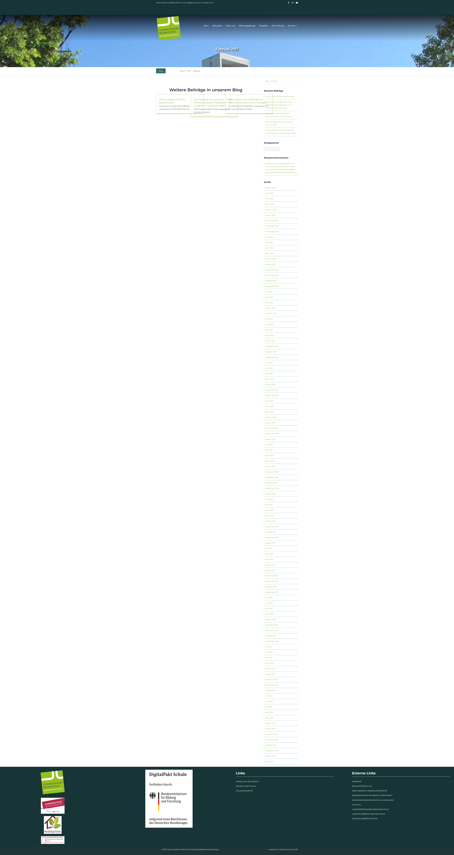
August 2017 (270, 543)
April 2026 (269, 199)
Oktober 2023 (271, 313)
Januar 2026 (270, 215)
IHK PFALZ (356, 805)
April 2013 (269, 761)
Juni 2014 (269, 701)
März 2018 (269, 516)
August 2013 (270, 756)
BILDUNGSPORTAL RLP (362, 786)
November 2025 (271, 226)
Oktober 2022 (271, 352)
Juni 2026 (269, 193)
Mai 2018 (268, 505)
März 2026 (269, 204)
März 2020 (269, 412)
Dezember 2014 (271, 680)
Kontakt (294, 849)
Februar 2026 (270, 210)
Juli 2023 (269, 319)
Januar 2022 (270, 384)
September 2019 (272, 434)
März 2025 (269, 253)
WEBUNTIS (356, 781)
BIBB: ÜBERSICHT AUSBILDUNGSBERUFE (369, 791)
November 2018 (271, 477)
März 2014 (269, 718)
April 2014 (269, 712)
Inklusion (275, 149)
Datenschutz (284, 849)
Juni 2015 (269, 652)
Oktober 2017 (270, 532)
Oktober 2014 (270, 690)
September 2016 (272, 592)
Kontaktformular (208, 3)
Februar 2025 (270, 259)
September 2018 (272, 488)
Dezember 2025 (271, 221)
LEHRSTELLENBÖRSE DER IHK (365, 819)
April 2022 (269, 379)
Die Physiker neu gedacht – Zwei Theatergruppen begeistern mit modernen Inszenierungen (213, 102)
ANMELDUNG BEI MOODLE (247, 781)
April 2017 (269, 554)
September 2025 (272, 231)
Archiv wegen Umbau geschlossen (279, 96)
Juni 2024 (269, 297)
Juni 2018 (269, 499)
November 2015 (271, 630)
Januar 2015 (270, 674)
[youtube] (297, 3)
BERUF (389, 795)
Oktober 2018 (270, 483)
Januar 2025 (270, 264)
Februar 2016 (270, 619)
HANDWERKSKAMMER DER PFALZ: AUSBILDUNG (373, 800)
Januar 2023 (270, 341)
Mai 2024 (269, 303)
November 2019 (271, 428)
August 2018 (270, 494)
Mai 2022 (269, 373)
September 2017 (272, 537)
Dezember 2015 (271, 625)
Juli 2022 (269, 363)
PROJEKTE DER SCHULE (246, 786)
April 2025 (269, 248)
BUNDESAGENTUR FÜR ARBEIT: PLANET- (369, 795)
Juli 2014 (268, 696)
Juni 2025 (269, 237)
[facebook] (288, 3)
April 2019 (269, 455)
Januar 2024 (270, 308)
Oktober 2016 (270, 587)
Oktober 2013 (270, 745)
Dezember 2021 (271, 390)
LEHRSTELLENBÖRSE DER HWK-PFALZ (368, 814)
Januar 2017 (270, 570)
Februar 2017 (270, 565)
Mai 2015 (268, 658)
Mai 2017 (268, 548)
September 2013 (272, 750)
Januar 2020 (270, 423)
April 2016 (269, 614)
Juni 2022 (269, 368)
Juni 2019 (269, 445)
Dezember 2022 (271, 346)
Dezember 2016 (271, 576)
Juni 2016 (269, 603)
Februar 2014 (270, 723)
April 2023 (269, 335)
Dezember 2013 (271, 734)
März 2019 (269, 461)
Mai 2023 (269, 330)
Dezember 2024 (271, 270)
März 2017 (269, 559)
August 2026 (270, 188)
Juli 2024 (269, 292)
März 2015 (269, 663)
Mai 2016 (268, 608)
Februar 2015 (270, 669)
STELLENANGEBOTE (244, 791)
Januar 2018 (270, 521)
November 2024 (272, 275)
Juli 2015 (268, 647)
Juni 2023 (269, 324)
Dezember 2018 (271, 472)
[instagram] (292, 3)
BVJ (266, 149)
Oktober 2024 (271, 281)
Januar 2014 (270, 729)
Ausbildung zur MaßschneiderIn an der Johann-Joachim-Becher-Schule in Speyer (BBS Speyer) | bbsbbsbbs (280, 167)
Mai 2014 (268, 707)
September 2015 (272, 641)
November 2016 (271, 581)
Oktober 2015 (270, 636)
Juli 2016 (268, 598)
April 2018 (269, 510)
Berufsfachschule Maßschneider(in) (282, 172)
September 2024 (272, 286)
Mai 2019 (268, 450)
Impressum (273, 849)
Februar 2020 (270, 417)
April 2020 (269, 406)
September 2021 (272, 395)
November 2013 (271, 740)
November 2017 (271, 527)
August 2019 (270, 439)
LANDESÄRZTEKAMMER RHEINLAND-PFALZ (370, 809)
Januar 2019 (270, 466)
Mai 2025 (269, 242)
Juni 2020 (269, 401)
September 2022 (272, 357)
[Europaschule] (53, 799)
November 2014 (271, 685)
